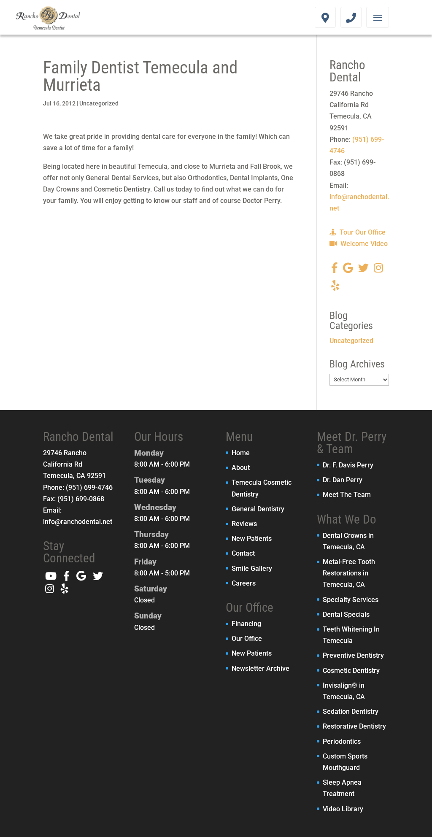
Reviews (244, 524)
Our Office (247, 638)
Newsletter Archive (260, 668)
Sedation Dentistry (350, 711)
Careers (244, 583)
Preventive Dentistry (353, 655)
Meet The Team (347, 495)
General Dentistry (258, 509)
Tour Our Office (362, 232)
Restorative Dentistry (354, 726)
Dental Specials (346, 614)
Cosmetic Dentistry (351, 671)
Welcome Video (363, 244)
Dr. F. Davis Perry (348, 465)
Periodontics (342, 741)
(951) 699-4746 (89, 487)
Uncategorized (99, 103)
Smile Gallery (252, 568)
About (241, 468)
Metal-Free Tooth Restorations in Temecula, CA (349, 573)
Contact (243, 553)
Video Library (343, 809)
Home (241, 453)
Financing (246, 624)
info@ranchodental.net (77, 522)
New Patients (252, 539)
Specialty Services (350, 600)
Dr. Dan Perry (342, 480)
